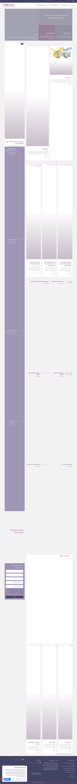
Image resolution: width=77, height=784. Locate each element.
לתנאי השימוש (47, 769)
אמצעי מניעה (52, 742)
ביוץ (47, 5)
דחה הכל (13, 779)
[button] (41, 563)
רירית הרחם (12, 421)
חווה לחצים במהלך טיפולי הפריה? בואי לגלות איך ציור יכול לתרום (49, 264)
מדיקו (56, 753)
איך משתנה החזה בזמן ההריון (33, 464)
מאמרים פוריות (40, 5)
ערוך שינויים (21, 779)
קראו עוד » (69, 84)
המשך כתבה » (61, 283)
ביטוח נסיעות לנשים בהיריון (57, 281)
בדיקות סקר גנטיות (11, 330)
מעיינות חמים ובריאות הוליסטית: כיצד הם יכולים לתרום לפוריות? (65, 264)
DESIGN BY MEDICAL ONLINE (38, 782)
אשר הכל (7, 779)
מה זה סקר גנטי (11, 239)
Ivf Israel (71, 5)
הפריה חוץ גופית (54, 5)
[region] (14, 774)
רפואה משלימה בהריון (67, 464)
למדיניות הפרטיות (16, 594)
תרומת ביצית (64, 5)
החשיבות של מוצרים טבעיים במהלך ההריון (39, 281)
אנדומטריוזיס (45, 149)
